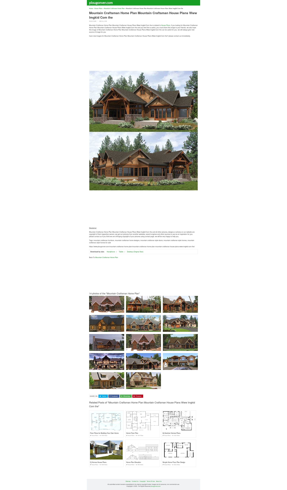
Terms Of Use (151, 481)
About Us (159, 481)
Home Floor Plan (132, 433)
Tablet (121, 251)
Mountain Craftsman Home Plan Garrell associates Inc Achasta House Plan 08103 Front (153, 368)
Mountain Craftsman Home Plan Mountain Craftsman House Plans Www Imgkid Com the (153, 311)
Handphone (111, 251)
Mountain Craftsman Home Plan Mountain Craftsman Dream (145, 330)
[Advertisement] (143, 54)
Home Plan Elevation (133, 462)
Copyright (143, 481)
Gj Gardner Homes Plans (171, 433)
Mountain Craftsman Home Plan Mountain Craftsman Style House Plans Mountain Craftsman (118, 330)
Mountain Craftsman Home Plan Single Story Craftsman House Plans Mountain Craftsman (117, 311)
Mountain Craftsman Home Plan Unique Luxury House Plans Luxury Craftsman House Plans (191, 311)
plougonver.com (101, 3)
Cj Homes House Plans (98, 462)
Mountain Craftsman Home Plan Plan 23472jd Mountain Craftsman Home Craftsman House (191, 368)
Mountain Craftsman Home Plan (106, 257)
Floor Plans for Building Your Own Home (104, 433)
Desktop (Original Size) (135, 251)
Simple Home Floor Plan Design (174, 462)
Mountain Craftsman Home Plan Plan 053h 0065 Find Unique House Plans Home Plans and (118, 387)
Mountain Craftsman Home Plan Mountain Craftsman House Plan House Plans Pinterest (190, 349)
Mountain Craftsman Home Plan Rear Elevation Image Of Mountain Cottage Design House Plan (119, 349)
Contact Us (135, 481)
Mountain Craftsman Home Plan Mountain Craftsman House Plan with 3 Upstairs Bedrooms (191, 330)
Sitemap (128, 481)
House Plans (92, 21)
